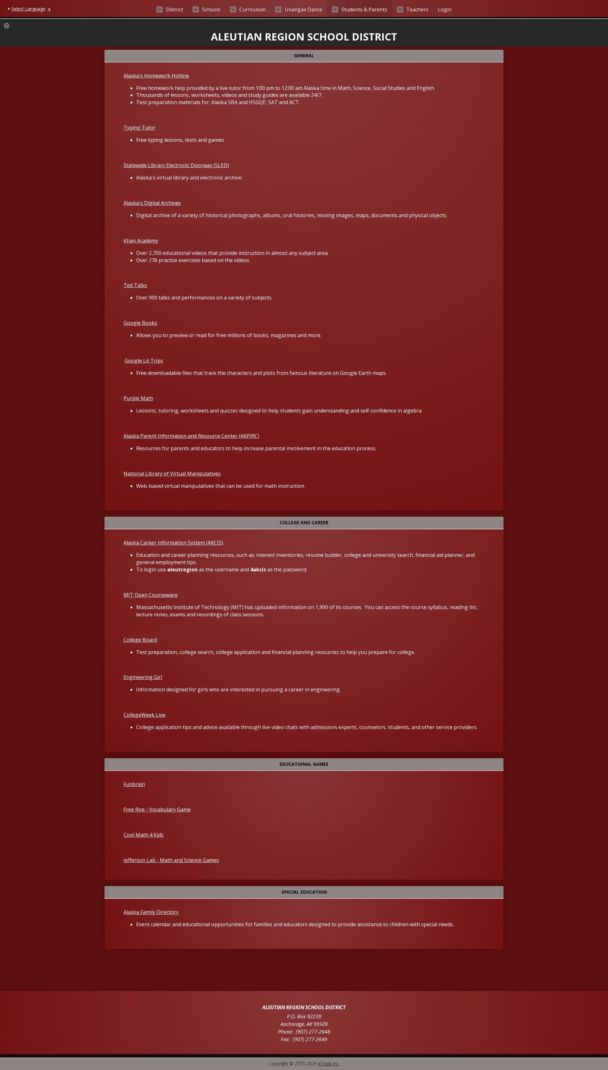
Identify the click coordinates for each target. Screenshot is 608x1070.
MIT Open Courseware (151, 594)
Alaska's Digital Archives (152, 202)
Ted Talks (135, 285)
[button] (7, 26)
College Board (140, 639)
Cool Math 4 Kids (143, 834)
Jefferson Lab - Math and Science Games (171, 860)
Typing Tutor (139, 127)
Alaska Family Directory (151, 912)
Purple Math (138, 398)
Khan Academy (141, 240)
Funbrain (134, 784)
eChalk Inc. (328, 1064)
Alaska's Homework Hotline (156, 75)
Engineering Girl (143, 677)
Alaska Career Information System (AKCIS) (173, 542)
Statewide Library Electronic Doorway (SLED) (176, 165)
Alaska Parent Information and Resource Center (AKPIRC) (191, 435)
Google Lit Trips (144, 360)
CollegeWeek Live (144, 714)
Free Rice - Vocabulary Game (157, 809)
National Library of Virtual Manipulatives (172, 473)
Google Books (140, 322)
